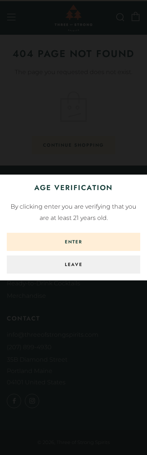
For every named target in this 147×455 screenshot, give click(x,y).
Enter (73, 241)
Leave (74, 264)
